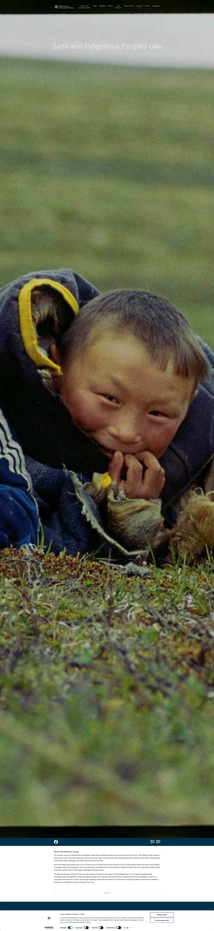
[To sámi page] (152, 842)
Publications (129, 6)
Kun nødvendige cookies (162, 920)
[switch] (86, 927)
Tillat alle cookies (162, 915)
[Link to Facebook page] (56, 843)
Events (110, 6)
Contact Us (139, 7)
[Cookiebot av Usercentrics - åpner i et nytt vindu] (49, 927)
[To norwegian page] (158, 842)
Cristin (147, 6)
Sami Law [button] (107, 893)
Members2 (156, 6)
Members (102, 6)
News (95, 6)
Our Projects (118, 7)
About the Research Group (85, 7)
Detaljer (126, 927)
